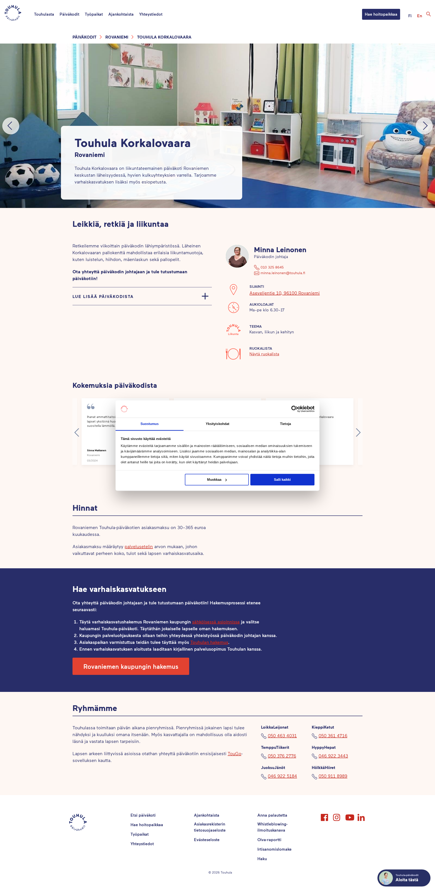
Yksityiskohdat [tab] (217, 424)
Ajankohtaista (121, 14)
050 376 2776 (282, 755)
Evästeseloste (207, 839)
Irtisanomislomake (274, 849)
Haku (262, 858)
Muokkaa (214, 479)
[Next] (424, 125)
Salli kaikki (282, 479)
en (419, 15)
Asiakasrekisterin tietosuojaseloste (210, 826)
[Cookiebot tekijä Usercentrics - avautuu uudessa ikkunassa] (294, 408)
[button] (130, 666)
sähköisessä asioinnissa (216, 621)
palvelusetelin (139, 546)
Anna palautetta (272, 815)
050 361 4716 (333, 735)
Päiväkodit (69, 14)
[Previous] (10, 125)
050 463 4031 (282, 735)
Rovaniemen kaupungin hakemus (130, 666)
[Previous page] (76, 432)
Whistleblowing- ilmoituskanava (272, 826)
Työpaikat (94, 14)
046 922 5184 (282, 776)
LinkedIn (362, 815)
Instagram (337, 815)
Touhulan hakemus (209, 642)
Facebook (325, 815)
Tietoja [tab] (285, 424)
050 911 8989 (333, 776)
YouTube (349, 815)
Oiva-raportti (269, 839)
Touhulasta (44, 14)
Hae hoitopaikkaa (381, 14)
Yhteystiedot (150, 14)
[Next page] (358, 432)
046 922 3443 (333, 755)
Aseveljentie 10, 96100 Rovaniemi (284, 292)
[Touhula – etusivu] (18, 14)
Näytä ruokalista (264, 353)
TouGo (234, 753)
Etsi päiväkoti (143, 815)
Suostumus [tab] (149, 424)
